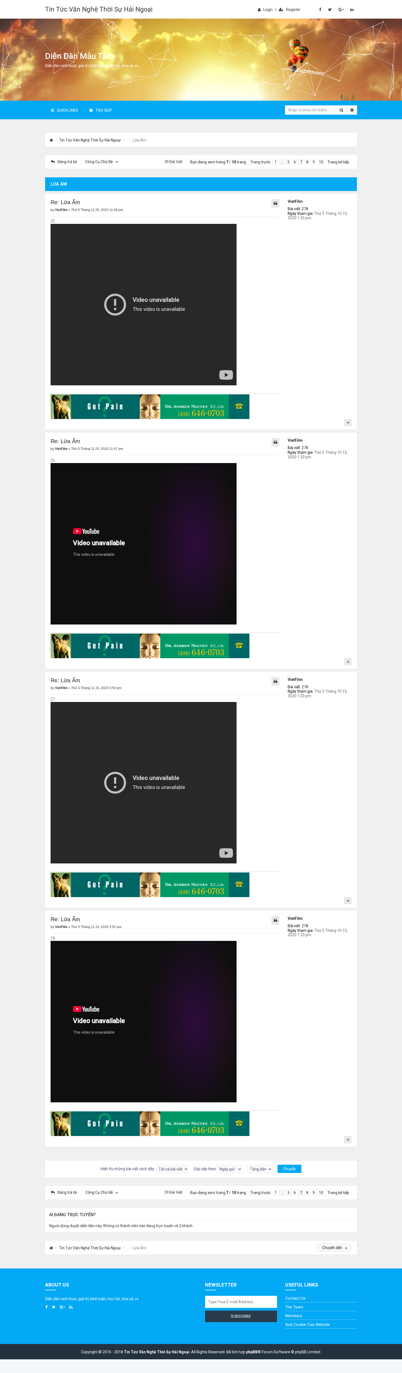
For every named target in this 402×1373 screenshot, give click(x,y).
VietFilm (295, 201)
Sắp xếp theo (205, 1169)
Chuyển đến (332, 1247)
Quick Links (67, 110)
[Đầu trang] (347, 422)
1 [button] (276, 162)
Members (293, 1315)
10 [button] (321, 162)
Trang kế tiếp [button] (338, 162)
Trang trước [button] (260, 162)
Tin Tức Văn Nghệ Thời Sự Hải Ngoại (99, 9)
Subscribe (241, 1316)
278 (305, 209)
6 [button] (295, 162)
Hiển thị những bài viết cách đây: (128, 1169)
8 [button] (307, 162)
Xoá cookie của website (307, 1324)
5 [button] (288, 162)
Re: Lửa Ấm (65, 202)
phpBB (252, 1352)
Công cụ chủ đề (99, 162)
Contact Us (295, 1298)
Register (293, 9)
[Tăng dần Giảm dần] (259, 1169)
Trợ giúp (103, 110)
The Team (294, 1307)
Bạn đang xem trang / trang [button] (218, 162)
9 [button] (314, 162)
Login (268, 9)
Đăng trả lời (67, 162)
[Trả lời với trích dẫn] (275, 203)
